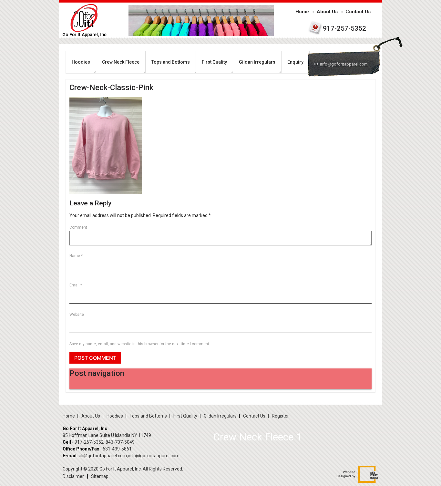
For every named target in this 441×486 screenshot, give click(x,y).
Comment (78, 227)
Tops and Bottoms (170, 62)
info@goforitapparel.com (344, 64)
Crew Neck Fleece (120, 62)
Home (302, 12)
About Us (327, 12)
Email (75, 285)
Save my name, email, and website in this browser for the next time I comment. (139, 344)
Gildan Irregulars (257, 62)
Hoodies (81, 62)
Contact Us (358, 12)
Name (76, 255)
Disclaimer (73, 476)
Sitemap (99, 476)
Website (76, 314)
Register (280, 416)
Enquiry (295, 62)
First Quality (214, 62)
